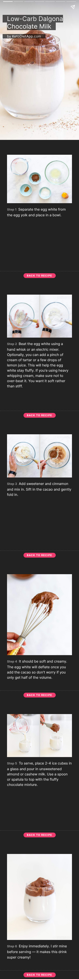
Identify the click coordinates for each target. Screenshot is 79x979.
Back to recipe (39, 275)
